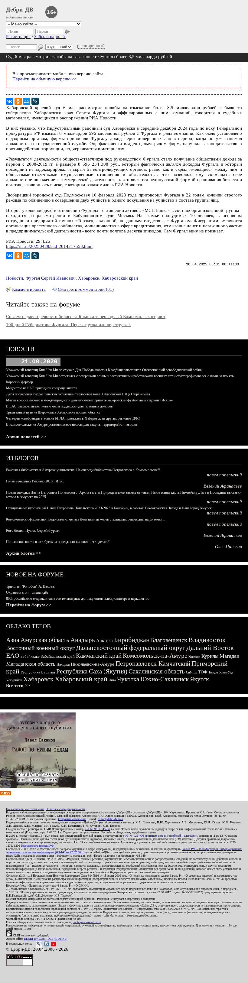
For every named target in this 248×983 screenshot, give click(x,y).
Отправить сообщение (72, 819)
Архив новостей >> (26, 436)
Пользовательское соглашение (25, 809)
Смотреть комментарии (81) (86, 289)
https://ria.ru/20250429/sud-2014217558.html (49, 246)
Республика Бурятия (38, 672)
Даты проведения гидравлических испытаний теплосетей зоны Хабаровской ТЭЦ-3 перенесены (78, 394)
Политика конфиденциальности (65, 809)
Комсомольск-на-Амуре (155, 655)
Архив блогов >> (23, 553)
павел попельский (224, 474)
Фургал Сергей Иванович (50, 278)
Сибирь (191, 672)
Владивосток (207, 640)
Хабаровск (88, 278)
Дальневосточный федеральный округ (130, 647)
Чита (112, 680)
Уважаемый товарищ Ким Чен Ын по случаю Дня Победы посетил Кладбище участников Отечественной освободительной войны (104, 370)
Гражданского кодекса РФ (37, 845)
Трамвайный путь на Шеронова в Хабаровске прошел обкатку (53, 412)
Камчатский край (99, 655)
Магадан (230, 656)
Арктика (104, 640)
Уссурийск (14, 680)
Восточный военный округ (40, 647)
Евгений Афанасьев (223, 486)
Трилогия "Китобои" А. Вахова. (30, 586)
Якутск (199, 679)
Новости (14, 278)
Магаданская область (30, 664)
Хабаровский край (120, 278)
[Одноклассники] (18, 101)
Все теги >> (18, 685)
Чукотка (128, 679)
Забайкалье (30, 656)
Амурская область (45, 640)
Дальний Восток (210, 647)
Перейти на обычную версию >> (44, 78)
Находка (63, 664)
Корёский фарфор (19, 382)
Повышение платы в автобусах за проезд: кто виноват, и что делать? (57, 542)
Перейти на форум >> (28, 604)
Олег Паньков (228, 546)
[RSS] (5, 793)
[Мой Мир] (26, 101)
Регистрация (18, 36)
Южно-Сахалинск (164, 679)
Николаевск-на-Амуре (92, 664)
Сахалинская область (157, 671)
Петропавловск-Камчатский (153, 663)
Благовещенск (169, 640)
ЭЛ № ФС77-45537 (97, 829)
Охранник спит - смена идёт (27, 592)
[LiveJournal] (35, 101)
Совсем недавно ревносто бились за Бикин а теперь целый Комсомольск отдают (85, 316)
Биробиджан (132, 640)
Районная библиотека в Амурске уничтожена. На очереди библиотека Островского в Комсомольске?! (83, 470)
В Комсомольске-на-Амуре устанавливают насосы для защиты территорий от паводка (71, 424)
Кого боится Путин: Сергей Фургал (33, 530)
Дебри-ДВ (19, 9)
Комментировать (29, 289)
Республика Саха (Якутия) (91, 671)
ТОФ (202, 672)
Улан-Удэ (226, 672)
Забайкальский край (58, 656)
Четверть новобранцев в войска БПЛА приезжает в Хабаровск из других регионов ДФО (73, 418)
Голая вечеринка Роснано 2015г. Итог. (35, 481)
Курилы (209, 656)
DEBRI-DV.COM (35, 938)
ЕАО (12, 655)
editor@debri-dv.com (110, 819)
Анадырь (82, 640)
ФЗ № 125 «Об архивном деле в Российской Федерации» (161, 835)
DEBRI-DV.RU (57, 938)
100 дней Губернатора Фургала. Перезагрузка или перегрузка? (68, 324)
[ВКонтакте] (9, 101)
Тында (213, 672)
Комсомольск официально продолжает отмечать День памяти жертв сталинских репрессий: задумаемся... (85, 519)
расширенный (91, 45)
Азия (12, 640)
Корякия (194, 656)
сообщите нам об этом (87, 922)
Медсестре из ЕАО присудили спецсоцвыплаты (41, 388)
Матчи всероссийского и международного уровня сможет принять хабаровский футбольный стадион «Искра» (89, 400)
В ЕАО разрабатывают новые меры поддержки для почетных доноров (59, 406)
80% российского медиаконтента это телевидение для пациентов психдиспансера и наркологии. (77, 598)
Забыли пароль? (50, 36)
